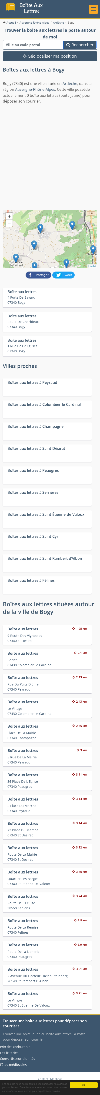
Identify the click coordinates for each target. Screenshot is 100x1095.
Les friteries (9, 1053)
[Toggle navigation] (93, 9)
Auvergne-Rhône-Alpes (35, 89)
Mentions (56, 1079)
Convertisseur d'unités (17, 1058)
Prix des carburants (15, 1047)
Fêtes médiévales (13, 1064)
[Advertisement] (50, 156)
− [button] (9, 223)
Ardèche (70, 83)
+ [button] (9, 216)
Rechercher (81, 44)
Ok (83, 1085)
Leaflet (92, 266)
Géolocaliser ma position (52, 56)
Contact (43, 1079)
